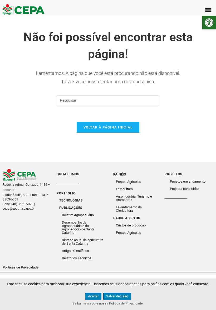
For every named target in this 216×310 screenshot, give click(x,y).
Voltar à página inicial (108, 127)
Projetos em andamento (187, 181)
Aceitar (93, 296)
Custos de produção (131, 225)
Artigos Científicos (75, 251)
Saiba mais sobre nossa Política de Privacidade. (108, 303)
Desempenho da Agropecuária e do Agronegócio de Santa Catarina (78, 227)
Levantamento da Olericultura (129, 209)
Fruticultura (124, 189)
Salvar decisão (117, 296)
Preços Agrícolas (128, 182)
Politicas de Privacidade (20, 267)
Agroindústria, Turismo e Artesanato (134, 198)
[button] (209, 22)
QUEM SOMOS (68, 174)
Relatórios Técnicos (76, 258)
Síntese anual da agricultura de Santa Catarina (82, 241)
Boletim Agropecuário (78, 215)
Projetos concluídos (184, 189)
